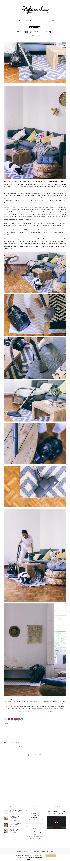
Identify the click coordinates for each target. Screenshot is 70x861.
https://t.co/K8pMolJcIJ (35, 836)
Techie (7, 737)
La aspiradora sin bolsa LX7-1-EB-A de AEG (19, 207)
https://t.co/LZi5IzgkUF (35, 838)
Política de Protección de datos (43, 851)
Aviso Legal (27, 851)
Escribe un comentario (13, 742)
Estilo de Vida (35, 27)
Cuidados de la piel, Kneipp (15, 824)
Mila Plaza (41, 36)
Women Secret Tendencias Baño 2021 (16, 818)
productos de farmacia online (53, 747)
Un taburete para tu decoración (16, 811)
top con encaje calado (14, 747)
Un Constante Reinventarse (15, 830)
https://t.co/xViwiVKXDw (35, 819)
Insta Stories (45, 184)
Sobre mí (18, 851)
